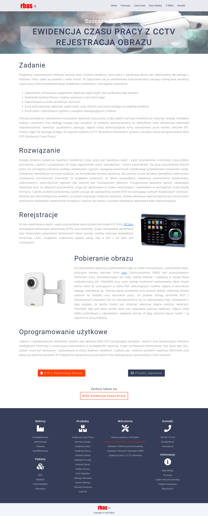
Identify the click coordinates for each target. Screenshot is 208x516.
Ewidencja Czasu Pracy (83, 437)
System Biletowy (82, 482)
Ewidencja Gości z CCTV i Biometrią (125, 455)
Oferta (114, 5)
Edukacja (40, 446)
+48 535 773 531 (167, 437)
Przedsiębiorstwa (40, 437)
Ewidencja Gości (82, 446)
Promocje (125, 5)
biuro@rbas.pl (167, 442)
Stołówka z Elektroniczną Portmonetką (125, 446)
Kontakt (181, 5)
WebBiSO (40, 479)
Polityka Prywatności (167, 484)
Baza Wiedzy (155, 5)
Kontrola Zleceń (83, 464)
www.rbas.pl (167, 446)
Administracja (40, 442)
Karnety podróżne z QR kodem (125, 437)
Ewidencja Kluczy (83, 451)
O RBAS (170, 5)
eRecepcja (40, 488)
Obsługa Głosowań (83, 478)
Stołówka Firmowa (82, 460)
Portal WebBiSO (40, 484)
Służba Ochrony (83, 469)
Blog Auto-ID (167, 488)
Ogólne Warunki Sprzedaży (168, 479)
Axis (124, 272)
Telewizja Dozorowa (83, 487)
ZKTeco (128, 224)
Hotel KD (83, 491)
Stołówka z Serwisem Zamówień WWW (125, 451)
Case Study (139, 5)
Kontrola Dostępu (83, 442)
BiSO (40, 475)
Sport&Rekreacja (40, 451)
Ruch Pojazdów (83, 473)
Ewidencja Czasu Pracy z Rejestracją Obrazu (125, 442)
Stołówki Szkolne (83, 455)
